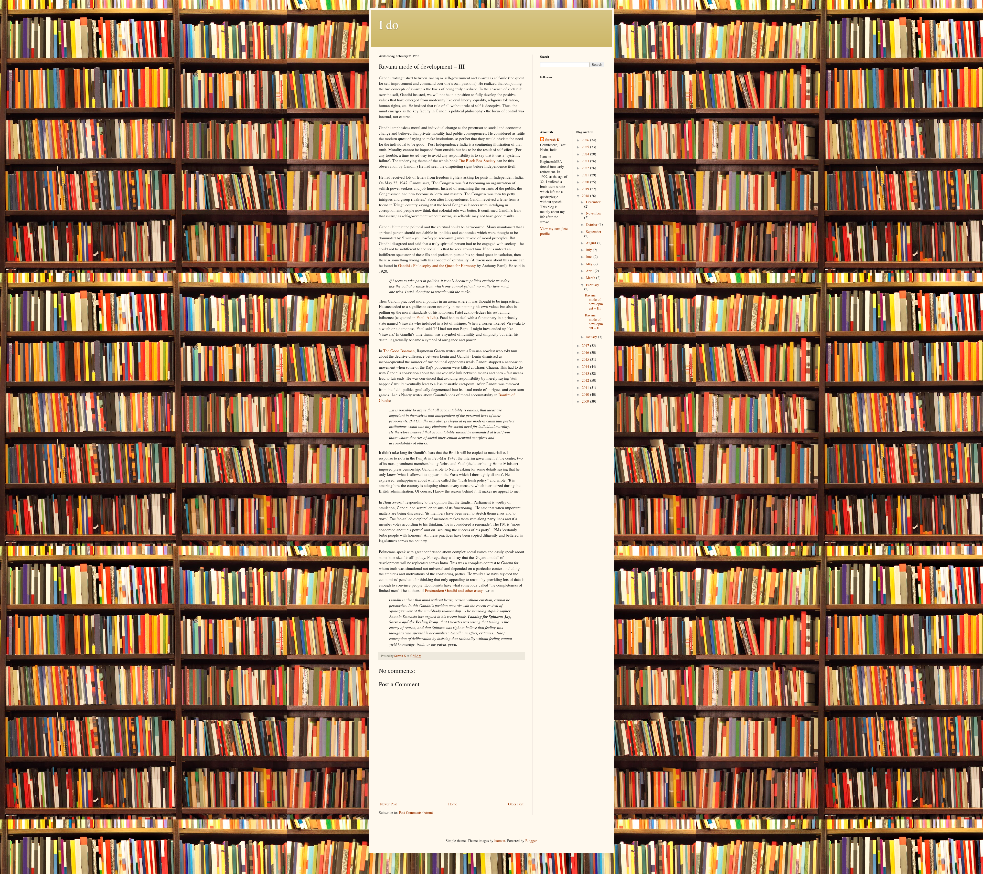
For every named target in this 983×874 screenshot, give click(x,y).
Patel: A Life (426, 317)
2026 (586, 139)
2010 (586, 394)
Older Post (515, 804)
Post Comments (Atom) (416, 812)
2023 (586, 160)
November (593, 213)
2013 (586, 373)
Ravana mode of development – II (594, 321)
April (590, 270)
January (592, 336)
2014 (586, 366)
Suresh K (552, 139)
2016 (586, 352)
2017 (586, 345)
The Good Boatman (399, 350)
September (593, 231)
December (593, 201)
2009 (586, 401)
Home (452, 804)
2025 (586, 146)
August (591, 242)
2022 (586, 167)
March (591, 277)
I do (388, 24)
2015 (586, 359)
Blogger (531, 840)
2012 (586, 380)
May (589, 263)
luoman (499, 840)
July (589, 249)
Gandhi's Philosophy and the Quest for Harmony (437, 265)
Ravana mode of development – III (594, 301)
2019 (586, 188)
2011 (586, 387)
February (592, 284)
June (589, 256)
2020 (586, 181)
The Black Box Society (477, 160)
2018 (586, 195)
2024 (586, 154)
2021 (586, 175)
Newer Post (388, 804)
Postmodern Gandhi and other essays (454, 590)
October (592, 224)
